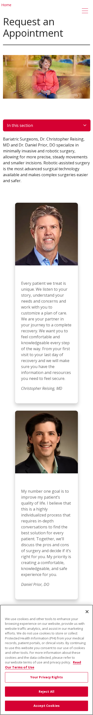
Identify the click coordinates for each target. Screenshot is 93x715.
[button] (86, 11)
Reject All (46, 691)
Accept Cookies (46, 705)
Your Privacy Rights (46, 677)
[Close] (87, 611)
